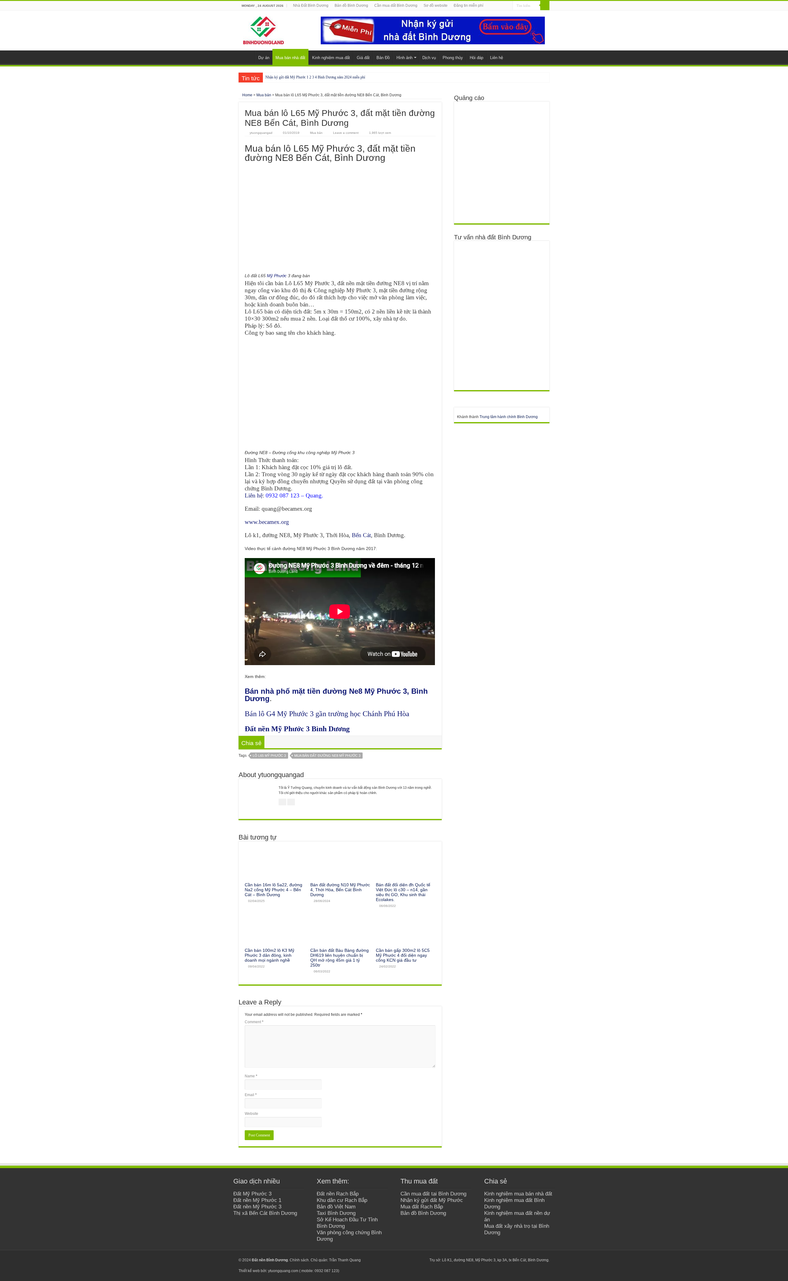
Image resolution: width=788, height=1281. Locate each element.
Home (246, 95)
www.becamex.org (267, 522)
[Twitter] (404, 1260)
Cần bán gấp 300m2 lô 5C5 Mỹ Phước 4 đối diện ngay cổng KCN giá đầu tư (403, 955)
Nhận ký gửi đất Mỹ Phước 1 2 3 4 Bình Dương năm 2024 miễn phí (315, 77)
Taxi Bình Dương (336, 1213)
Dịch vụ (429, 57)
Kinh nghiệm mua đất (331, 57)
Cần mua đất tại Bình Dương (433, 1194)
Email (251, 1095)
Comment (254, 1022)
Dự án (263, 57)
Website (251, 1113)
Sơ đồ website (436, 5)
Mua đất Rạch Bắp (421, 1206)
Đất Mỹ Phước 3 (252, 1194)
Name (251, 1076)
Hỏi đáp (476, 57)
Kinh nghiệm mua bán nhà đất (518, 1194)
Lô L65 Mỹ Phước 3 (269, 755)
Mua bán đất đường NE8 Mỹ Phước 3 (327, 755)
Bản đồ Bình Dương (351, 5)
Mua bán (263, 95)
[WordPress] (422, 1260)
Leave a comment (346, 132)
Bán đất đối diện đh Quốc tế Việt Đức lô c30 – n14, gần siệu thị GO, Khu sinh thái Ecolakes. (403, 892)
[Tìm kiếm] (544, 5)
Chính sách (299, 1260)
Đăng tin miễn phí (468, 5)
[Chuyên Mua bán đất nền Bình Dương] (501, 315)
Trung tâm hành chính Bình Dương (509, 417)
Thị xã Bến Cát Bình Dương (265, 1213)
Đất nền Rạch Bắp (338, 1194)
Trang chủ (247, 56)
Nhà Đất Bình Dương (310, 5)
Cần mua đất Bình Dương (395, 5)
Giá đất (363, 57)
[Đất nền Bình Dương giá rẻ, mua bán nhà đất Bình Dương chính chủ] (263, 29)
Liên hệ (496, 57)
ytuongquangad (261, 132)
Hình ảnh (404, 57)
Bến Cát (361, 535)
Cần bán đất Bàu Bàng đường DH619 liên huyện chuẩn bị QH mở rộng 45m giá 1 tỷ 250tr (339, 958)
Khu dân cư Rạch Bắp (342, 1200)
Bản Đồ (383, 57)
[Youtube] (410, 1260)
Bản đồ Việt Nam (336, 1206)
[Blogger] (416, 1260)
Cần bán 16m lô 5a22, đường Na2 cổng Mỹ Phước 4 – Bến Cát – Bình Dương (273, 889)
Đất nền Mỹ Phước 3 (257, 1206)
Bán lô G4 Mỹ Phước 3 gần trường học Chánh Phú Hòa (327, 714)
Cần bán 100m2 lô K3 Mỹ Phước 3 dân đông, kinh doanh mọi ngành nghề (269, 955)
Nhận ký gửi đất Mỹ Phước (431, 1200)
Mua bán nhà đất (290, 57)
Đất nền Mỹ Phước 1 (257, 1200)
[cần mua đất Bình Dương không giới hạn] (501, 162)
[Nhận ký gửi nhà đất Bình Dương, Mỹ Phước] (433, 30)
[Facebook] (398, 1260)
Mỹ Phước (277, 275)
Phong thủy (453, 57)
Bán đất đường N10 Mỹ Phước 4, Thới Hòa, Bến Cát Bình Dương (340, 889)
